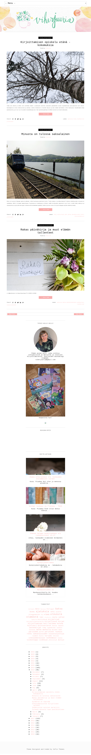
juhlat (61, 617)
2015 (33, 723)
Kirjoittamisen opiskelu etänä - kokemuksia (45, 44)
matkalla (47, 630)
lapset (61, 626)
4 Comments (10, 217)
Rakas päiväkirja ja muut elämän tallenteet (45, 231)
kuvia (54, 626)
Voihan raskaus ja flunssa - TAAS (45, 506)
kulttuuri (32, 626)
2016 (33, 721)
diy (42, 614)
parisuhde (33, 632)
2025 (33, 654)
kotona (60, 624)
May (34, 688)
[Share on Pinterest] (15, 119)
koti (45, 624)
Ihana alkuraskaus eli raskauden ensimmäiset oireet (46, 478)
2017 (33, 718)
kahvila (34, 619)
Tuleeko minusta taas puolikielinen (48, 709)
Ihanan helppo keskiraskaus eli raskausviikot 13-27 (45, 534)
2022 (33, 661)
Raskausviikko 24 (45, 590)
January (36, 716)
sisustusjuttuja (56, 634)
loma (44, 628)
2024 (33, 656)
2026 (33, 652)
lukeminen (51, 628)
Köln (55, 214)
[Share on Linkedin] (20, 119)
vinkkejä (43, 640)
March (35, 712)
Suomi (82, 214)
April (35, 690)
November (37, 674)
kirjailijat (53, 619)
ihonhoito (47, 617)
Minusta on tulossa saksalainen (45, 134)
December (37, 672)
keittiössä (42, 619)
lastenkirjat (35, 628)
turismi (48, 636)
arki (53, 612)
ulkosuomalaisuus (79, 216)
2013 (33, 727)
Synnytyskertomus (45, 562)
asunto (58, 612)
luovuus (32, 630)
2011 (33, 732)
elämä (64, 302)
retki (66, 214)
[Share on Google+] (23, 119)
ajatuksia (70, 119)
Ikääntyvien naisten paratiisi (46, 707)
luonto (59, 628)
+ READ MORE (45, 114)
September (37, 679)
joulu (54, 617)
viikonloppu (32, 640)
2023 (33, 659)
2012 (33, 730)
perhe (41, 632)
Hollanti (31, 609)
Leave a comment (11, 305)
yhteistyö (53, 640)
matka (39, 630)
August (36, 681)
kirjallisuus (51, 622)
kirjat (74, 119)
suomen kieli (80, 304)
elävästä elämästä (71, 302)
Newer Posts (12, 314)
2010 (33, 734)
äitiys (61, 640)
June (35, 685)
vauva (60, 638)
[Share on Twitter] (18, 119)
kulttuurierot (60, 214)
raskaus (58, 632)
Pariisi (43, 609)
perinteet (49, 632)
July (35, 683)
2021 (33, 663)
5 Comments (10, 121)
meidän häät (57, 630)
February (37, 714)
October (36, 676)
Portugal (50, 609)
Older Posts (79, 314)
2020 (33, 665)
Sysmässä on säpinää (41, 702)
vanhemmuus (51, 638)
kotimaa (52, 624)
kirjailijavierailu (35, 621)
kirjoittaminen (80, 119)
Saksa (69, 214)
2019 (33, 668)
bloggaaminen (34, 614)
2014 (33, 725)
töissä (56, 636)
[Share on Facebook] (13, 119)
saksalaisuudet (76, 214)
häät (42, 617)
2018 (33, 670)
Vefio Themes (58, 749)
